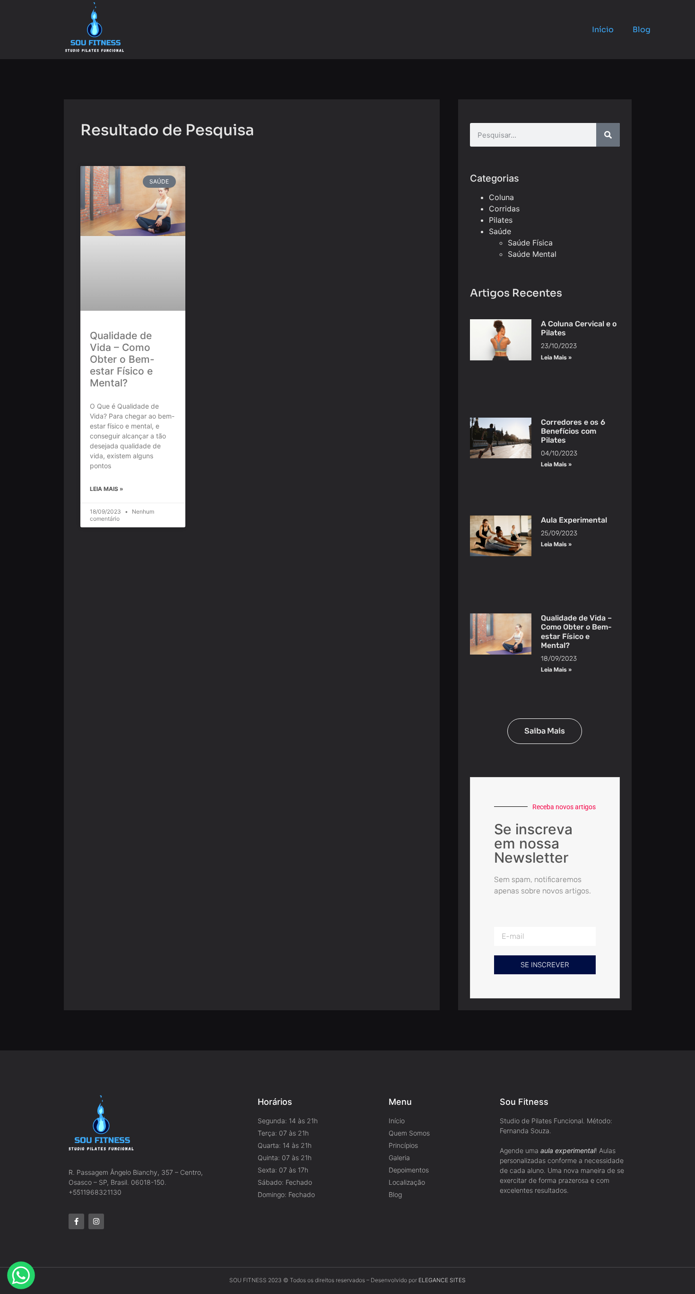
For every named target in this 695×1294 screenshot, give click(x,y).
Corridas (504, 208)
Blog (642, 30)
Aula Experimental (574, 520)
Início (603, 30)
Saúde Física (530, 242)
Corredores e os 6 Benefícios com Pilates (573, 431)
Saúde (500, 231)
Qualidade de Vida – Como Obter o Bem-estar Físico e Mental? (122, 359)
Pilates (501, 220)
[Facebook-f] (76, 1221)
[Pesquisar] (608, 135)
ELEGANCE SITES (442, 1280)
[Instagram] (96, 1221)
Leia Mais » (106, 488)
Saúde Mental (532, 254)
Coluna (501, 197)
